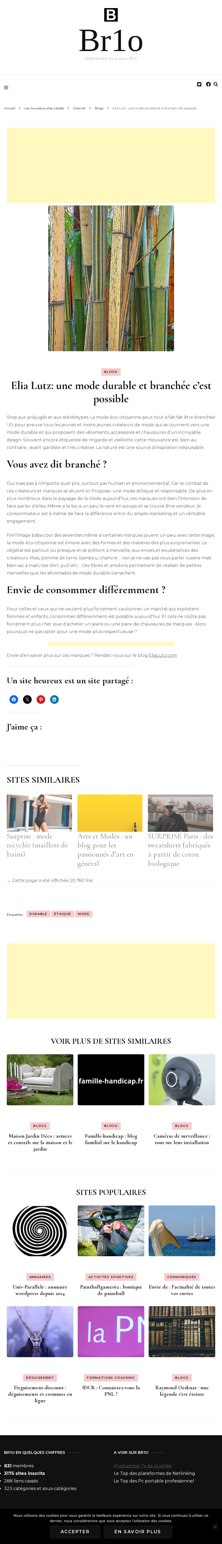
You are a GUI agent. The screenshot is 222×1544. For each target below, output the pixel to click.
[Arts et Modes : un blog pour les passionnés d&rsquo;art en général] (110, 813)
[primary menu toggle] (7, 87)
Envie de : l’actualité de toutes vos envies (182, 1290)
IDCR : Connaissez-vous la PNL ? (111, 1390)
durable (38, 914)
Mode (84, 914)
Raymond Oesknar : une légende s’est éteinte (182, 1390)
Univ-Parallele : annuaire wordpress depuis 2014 (40, 1290)
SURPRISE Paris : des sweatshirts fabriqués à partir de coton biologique (180, 850)
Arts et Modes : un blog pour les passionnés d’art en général (105, 850)
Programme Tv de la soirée (143, 1465)
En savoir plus (138, 1531)
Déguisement (40, 1378)
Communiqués (182, 1277)
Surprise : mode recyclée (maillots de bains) (37, 845)
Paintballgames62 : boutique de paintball (111, 1290)
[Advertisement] (111, 165)
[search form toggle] (216, 84)
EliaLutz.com (163, 655)
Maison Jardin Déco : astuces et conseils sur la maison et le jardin (40, 1142)
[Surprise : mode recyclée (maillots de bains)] (39, 813)
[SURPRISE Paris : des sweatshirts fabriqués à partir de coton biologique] (180, 813)
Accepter (75, 1531)
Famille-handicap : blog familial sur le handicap (111, 1139)
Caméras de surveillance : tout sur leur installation (182, 1139)
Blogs (110, 372)
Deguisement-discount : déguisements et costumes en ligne (40, 1394)
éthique (62, 914)
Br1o (111, 40)
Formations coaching (111, 1378)
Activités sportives (111, 1277)
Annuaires (40, 1277)
